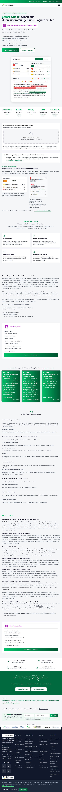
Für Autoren (31, 1)
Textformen (29, 735)
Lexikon (41, 735)
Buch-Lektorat (29, 754)
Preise (51, 1)
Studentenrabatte (19, 749)
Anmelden (54, 715)
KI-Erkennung (20, 700)
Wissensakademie (19, 744)
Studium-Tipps (18, 739)
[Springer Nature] (55, 727)
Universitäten (18, 767)
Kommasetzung (43, 741)
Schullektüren (42, 765)
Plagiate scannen (20, 613)
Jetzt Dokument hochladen (31, 355)
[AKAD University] (29, 727)
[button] (31, 79)
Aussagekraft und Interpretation (42, 210)
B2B (39, 1)
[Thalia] (6, 727)
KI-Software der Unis (30, 700)
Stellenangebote (54, 769)
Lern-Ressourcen (6, 753)
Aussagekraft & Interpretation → (14, 160)
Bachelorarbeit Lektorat (31, 746)
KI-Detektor (9, 495)
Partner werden (54, 766)
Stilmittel (41, 757)
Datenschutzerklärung (52, 718)
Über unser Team (54, 759)
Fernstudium (18, 755)
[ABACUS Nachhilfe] (22, 727)
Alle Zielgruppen (29, 739)
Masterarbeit (28, 749)
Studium (5, 744)
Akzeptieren (23, 789)
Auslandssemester (19, 757)
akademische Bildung (7, 742)
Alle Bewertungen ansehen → (46, 368)
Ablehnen (5, 789)
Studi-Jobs (18, 741)
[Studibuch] (37, 727)
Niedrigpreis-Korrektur (8, 754)
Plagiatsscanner (43, 709)
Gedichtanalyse (43, 762)
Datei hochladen (23, 689)
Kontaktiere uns (54, 743)
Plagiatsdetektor (6, 703)
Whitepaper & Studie (30, 765)
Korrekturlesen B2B (54, 756)
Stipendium (18, 752)
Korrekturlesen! (16, 502)
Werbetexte (28, 762)
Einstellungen (14, 789)
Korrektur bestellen (27, 50)
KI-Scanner (13, 700)
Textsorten (42, 759)
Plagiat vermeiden (42, 700)
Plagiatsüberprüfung (53, 700)
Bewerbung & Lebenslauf (31, 757)
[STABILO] (47, 727)
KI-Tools (17, 747)
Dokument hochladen (11, 50)
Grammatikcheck (43, 744)
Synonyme (41, 754)
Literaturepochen (43, 767)
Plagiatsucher (5, 700)
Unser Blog (52, 746)
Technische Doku (29, 767)
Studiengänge (18, 765)
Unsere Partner (31, 724)
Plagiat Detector (31, 456)
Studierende (5, 740)
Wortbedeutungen (43, 751)
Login (58, 1)
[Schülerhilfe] (15, 727)
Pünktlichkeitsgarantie (55, 753)
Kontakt (45, 1)
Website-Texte (29, 759)
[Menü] (59, 5)
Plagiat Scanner (44, 456)
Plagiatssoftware (15, 703)
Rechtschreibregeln (44, 739)
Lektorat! (31, 502)
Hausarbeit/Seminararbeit (31, 751)
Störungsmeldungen (55, 771)
